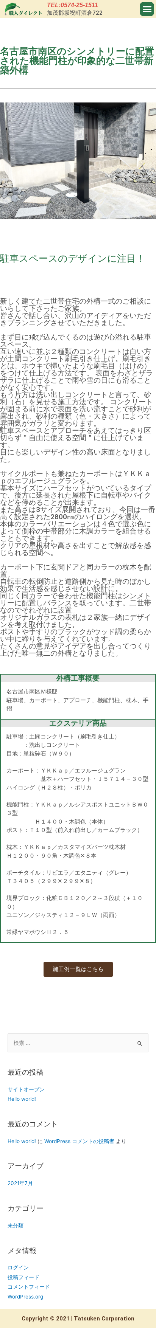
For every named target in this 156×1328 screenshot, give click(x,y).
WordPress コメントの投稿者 (79, 1141)
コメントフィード (29, 1287)
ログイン (18, 1267)
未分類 (15, 1226)
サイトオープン (26, 1089)
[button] (147, 9)
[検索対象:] (78, 1043)
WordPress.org (25, 1297)
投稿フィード (23, 1277)
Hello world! (22, 1099)
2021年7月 (20, 1183)
